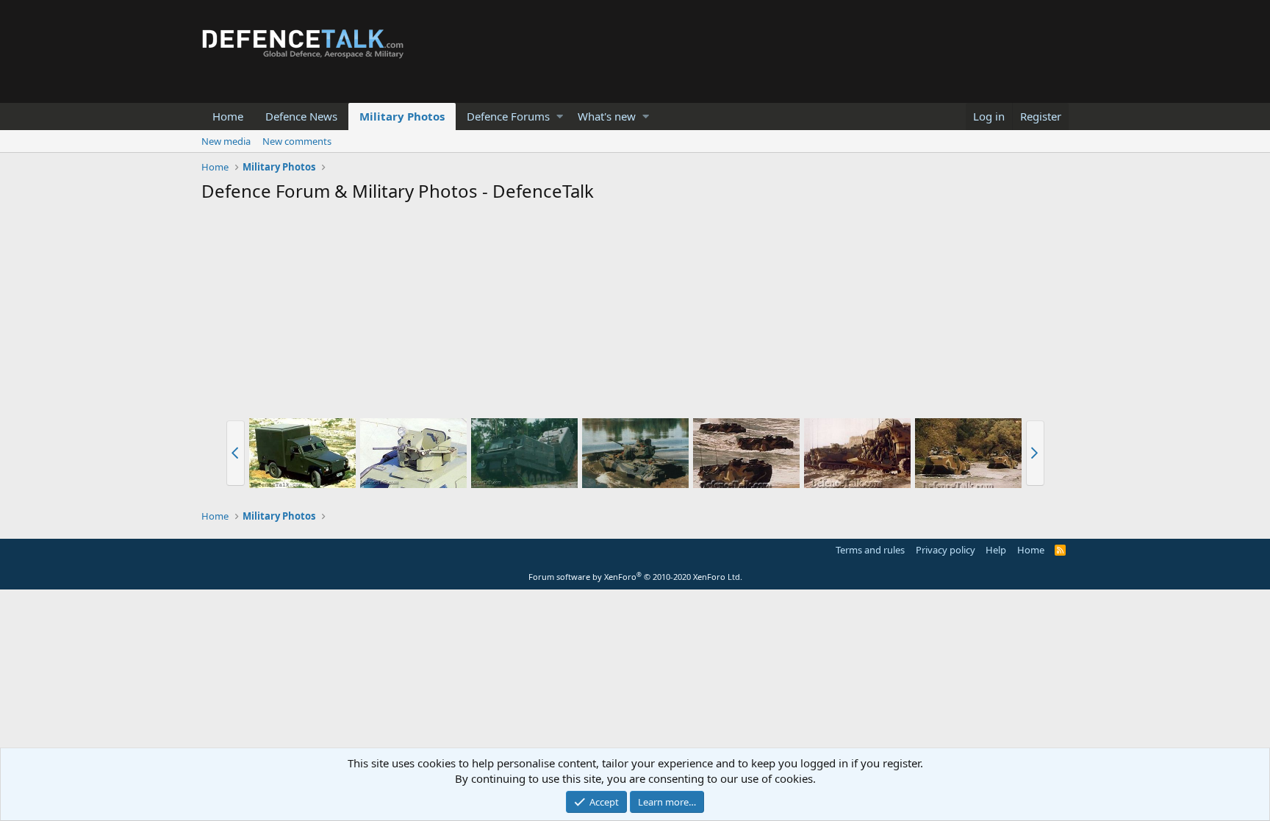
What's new (607, 116)
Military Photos (402, 116)
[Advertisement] (635, 313)
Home (227, 116)
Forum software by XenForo (635, 576)
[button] (560, 116)
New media (226, 141)
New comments (296, 141)
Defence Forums (508, 116)
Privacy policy (945, 549)
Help (996, 549)
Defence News (301, 116)
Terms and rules (870, 549)
